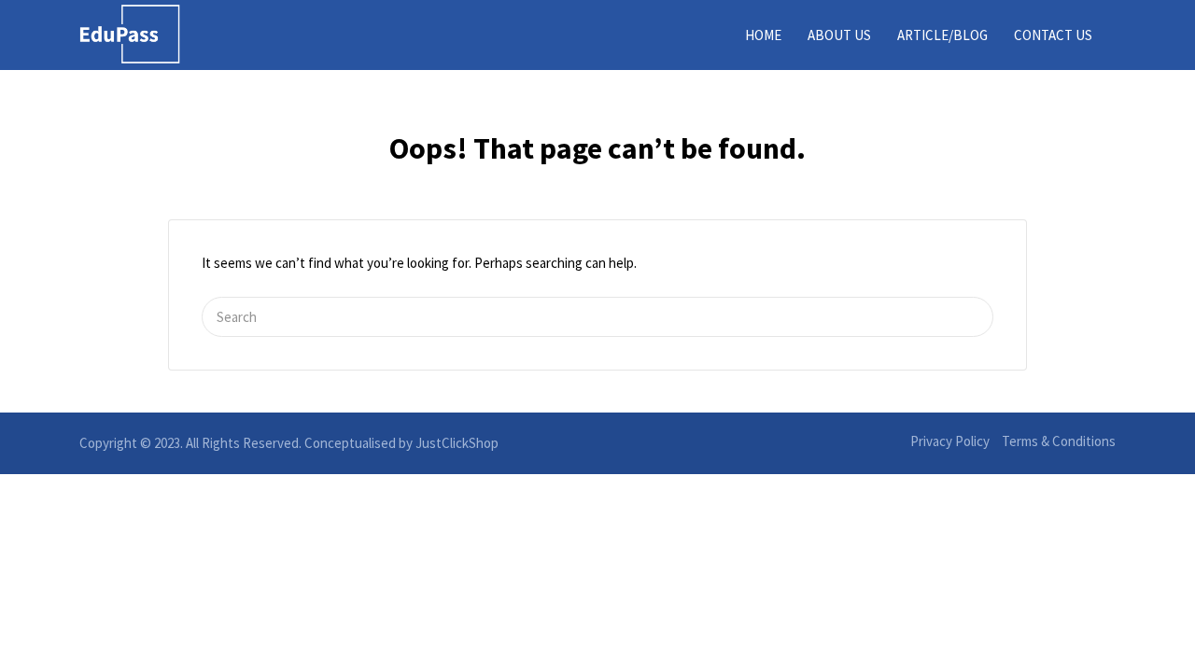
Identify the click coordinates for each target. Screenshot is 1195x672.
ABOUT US (839, 35)
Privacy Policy (950, 441)
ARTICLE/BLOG (942, 35)
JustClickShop (457, 443)
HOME (763, 35)
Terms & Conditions (1059, 441)
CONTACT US (1053, 35)
